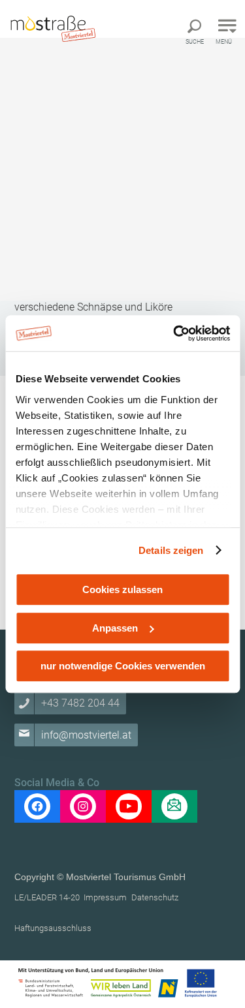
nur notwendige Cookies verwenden (123, 665)
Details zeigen (171, 550)
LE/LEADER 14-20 (47, 897)
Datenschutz (154, 897)
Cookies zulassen (122, 589)
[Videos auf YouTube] (129, 806)
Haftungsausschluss (52, 928)
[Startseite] (52, 28)
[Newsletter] (174, 806)
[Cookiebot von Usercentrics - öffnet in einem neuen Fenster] (174, 333)
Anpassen (115, 628)
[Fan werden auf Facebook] (37, 806)
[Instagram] (83, 806)
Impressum (105, 897)
